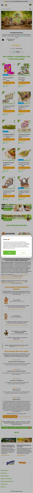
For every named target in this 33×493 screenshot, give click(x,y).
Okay (9, 252)
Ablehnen (23, 252)
